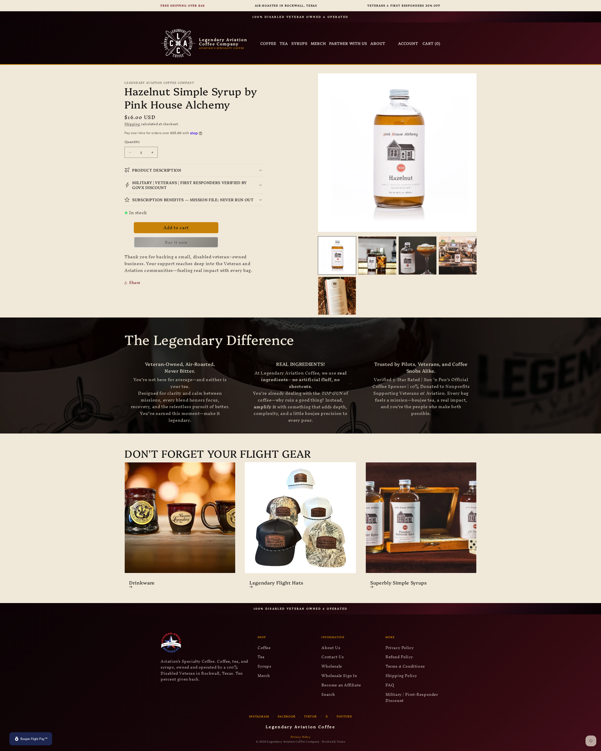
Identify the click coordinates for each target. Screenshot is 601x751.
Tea (284, 43)
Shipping (132, 124)
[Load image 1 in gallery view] (337, 255)
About (377, 43)
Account (408, 43)
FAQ (389, 685)
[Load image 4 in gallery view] (458, 255)
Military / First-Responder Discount (411, 697)
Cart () (431, 43)
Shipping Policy (401, 675)
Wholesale (331, 666)
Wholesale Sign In (339, 675)
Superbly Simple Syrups (398, 583)
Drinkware (142, 583)
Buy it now (176, 242)
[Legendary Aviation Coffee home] (205, 642)
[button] (194, 170)
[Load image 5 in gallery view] (337, 296)
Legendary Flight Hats (276, 583)
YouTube (344, 716)
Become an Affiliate (341, 685)
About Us (330, 647)
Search (328, 694)
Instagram (259, 716)
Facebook (287, 716)
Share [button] (134, 282)
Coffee (268, 43)
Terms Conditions (405, 666)
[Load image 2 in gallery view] (377, 255)
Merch (264, 675)
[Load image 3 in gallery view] (417, 255)
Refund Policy (399, 656)
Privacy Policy (399, 647)
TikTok (310, 716)
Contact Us (332, 656)
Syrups (299, 43)
